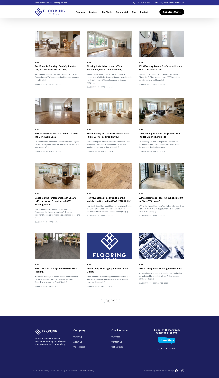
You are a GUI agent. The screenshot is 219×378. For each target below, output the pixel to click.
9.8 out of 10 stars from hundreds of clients (166, 331)
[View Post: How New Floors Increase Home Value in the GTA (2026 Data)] (57, 111)
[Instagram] (182, 371)
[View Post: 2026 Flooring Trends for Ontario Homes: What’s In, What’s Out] (161, 44)
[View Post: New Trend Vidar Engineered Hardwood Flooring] (57, 246)
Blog (37, 62)
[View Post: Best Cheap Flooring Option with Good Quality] (109, 246)
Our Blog (77, 337)
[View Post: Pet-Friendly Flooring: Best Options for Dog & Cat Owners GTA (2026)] (57, 44)
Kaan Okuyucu (41, 84)
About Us (77, 342)
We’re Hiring (79, 347)
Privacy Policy (87, 370)
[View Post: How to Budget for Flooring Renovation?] (161, 246)
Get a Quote (117, 347)
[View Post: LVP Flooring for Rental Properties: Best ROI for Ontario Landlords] (161, 111)
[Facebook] (176, 371)
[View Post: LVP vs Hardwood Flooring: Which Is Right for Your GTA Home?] (161, 176)
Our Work (115, 337)
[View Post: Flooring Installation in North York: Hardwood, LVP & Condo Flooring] (109, 44)
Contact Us (116, 342)
